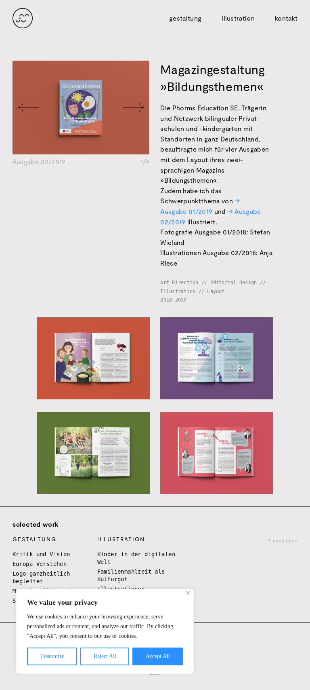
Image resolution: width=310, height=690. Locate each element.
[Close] (188, 593)
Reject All (105, 656)
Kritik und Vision (41, 554)
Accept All (158, 656)
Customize (52, 656)
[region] (105, 631)
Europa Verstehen (40, 564)
